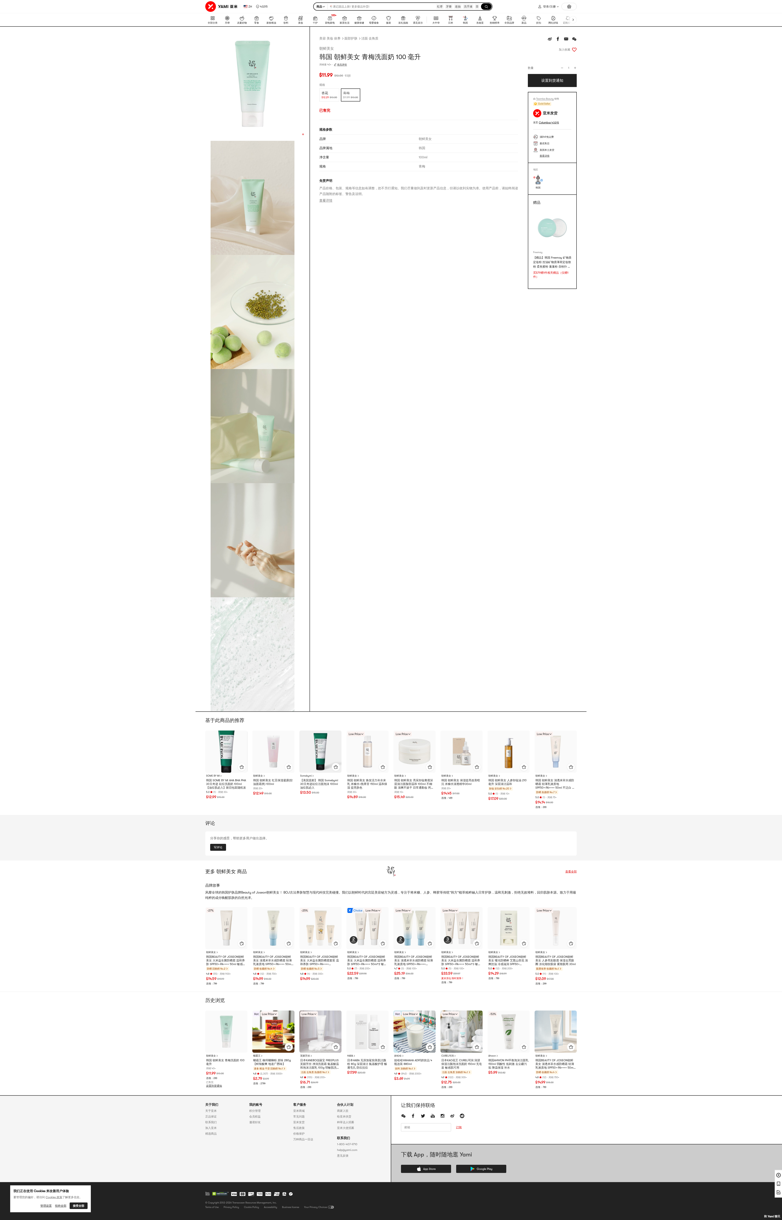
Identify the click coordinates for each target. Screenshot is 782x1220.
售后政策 (299, 1128)
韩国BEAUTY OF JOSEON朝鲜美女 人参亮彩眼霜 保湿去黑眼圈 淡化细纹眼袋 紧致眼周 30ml (555, 960)
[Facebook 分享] (558, 38)
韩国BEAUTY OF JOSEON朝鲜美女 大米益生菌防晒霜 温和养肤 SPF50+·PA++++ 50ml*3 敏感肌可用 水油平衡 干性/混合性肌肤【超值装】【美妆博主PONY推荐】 (461, 960)
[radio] (329, 94)
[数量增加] (575, 68)
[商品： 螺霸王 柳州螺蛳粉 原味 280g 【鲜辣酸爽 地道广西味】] (273, 1032)
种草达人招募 (345, 1122)
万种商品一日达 (303, 1139)
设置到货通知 (214, 1085)
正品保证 (211, 1116)
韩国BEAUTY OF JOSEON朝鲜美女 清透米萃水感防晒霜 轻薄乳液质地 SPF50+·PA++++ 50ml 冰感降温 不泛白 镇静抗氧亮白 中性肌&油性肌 (272, 960)
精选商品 (211, 1133)
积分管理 (255, 1110)
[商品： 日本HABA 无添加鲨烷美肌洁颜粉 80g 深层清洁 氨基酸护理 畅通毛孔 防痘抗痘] (367, 1032)
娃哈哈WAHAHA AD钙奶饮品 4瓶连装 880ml (413, 1062)
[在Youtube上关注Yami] (432, 1115)
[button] (262, 6)
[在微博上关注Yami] (452, 1115)
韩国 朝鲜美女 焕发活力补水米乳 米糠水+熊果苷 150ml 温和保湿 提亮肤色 (367, 784)
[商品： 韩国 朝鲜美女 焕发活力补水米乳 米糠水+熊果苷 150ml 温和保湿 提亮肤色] (367, 752)
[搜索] (486, 6)
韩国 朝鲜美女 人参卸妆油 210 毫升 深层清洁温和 (507, 782)
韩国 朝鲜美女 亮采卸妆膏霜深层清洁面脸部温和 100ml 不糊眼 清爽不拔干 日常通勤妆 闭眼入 (414, 784)
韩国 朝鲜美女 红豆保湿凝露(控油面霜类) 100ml (273, 782)
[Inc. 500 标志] (207, 1194)
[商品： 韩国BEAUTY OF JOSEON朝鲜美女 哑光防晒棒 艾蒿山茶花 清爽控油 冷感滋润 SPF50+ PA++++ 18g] (509, 928)
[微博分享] (549, 38)
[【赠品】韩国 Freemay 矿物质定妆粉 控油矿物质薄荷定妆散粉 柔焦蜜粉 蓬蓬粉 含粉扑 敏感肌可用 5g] (552, 228)
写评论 (218, 847)
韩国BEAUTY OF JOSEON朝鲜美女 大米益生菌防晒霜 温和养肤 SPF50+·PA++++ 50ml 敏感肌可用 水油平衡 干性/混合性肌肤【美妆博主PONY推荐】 (226, 960)
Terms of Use (212, 1207)
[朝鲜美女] (391, 871)
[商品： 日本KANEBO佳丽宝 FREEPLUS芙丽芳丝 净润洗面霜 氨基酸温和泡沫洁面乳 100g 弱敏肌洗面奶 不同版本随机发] (320, 1032)
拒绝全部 (60, 1205)
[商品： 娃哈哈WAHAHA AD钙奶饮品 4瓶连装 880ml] (414, 1032)
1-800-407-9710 (347, 1144)
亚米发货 (299, 1122)
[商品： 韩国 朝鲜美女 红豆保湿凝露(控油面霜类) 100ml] (273, 752)
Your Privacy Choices (315, 1207)
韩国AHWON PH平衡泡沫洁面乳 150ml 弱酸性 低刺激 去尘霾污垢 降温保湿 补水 (508, 1064)
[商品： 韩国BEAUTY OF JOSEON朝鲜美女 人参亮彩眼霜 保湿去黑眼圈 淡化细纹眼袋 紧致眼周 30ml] (556, 928)
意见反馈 (342, 1155)
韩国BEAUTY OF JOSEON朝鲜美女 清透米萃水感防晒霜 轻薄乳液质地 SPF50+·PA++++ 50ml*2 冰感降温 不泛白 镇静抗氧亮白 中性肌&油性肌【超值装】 (414, 960)
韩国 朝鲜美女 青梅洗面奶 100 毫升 (225, 1062)
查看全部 (571, 871)
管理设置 (46, 1205)
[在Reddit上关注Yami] (462, 1115)
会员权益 (255, 1116)
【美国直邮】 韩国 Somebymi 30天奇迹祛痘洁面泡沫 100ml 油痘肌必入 (319, 784)
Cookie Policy (251, 1207)
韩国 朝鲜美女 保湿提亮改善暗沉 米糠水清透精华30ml (460, 782)
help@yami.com (347, 1150)
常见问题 (299, 1116)
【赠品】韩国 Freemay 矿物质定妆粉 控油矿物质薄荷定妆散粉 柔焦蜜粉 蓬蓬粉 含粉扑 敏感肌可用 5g (552, 262)
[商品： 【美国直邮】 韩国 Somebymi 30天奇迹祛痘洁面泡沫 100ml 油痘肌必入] (320, 752)
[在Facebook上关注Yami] (413, 1115)
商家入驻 (342, 1110)
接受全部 (78, 1205)
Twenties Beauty (545, 98)
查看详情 (325, 200)
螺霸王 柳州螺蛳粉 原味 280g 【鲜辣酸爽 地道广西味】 (272, 1062)
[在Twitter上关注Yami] (423, 1115)
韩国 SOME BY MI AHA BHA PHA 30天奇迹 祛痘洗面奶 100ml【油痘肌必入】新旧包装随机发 (226, 784)
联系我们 (211, 1122)
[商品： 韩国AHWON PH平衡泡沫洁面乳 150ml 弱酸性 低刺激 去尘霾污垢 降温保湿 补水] (509, 1032)
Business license (290, 1207)
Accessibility (270, 1207)
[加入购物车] (242, 767)
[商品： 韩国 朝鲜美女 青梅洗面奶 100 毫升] (226, 1032)
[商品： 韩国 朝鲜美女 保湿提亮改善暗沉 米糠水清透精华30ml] (461, 752)
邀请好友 (255, 1122)
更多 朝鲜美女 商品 (226, 871)
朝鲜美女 (326, 48)
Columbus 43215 (549, 122)
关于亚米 (211, 1110)
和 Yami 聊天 (772, 1216)
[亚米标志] (221, 6)
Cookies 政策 (54, 1197)
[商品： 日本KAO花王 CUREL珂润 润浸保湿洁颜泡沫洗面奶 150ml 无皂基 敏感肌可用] (461, 1032)
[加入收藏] (574, 49)
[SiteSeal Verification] (220, 1194)
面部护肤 (350, 38)
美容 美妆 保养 (329, 38)
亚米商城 (299, 1110)
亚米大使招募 (345, 1128)
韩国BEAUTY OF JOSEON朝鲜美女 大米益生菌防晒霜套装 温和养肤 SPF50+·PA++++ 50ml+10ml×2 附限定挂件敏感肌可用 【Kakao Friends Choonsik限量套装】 (320, 960)
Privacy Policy (231, 1207)
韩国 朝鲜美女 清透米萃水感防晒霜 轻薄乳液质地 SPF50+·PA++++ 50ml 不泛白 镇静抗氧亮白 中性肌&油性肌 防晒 (555, 784)
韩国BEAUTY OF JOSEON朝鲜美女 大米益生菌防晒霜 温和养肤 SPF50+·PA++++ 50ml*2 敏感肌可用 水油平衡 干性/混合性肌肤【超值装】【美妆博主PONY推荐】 (367, 960)
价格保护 (299, 1133)
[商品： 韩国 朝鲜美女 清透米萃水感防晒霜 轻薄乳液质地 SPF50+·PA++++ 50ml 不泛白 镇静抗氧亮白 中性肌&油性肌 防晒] (556, 752)
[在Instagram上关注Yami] (442, 1115)
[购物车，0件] (569, 6)
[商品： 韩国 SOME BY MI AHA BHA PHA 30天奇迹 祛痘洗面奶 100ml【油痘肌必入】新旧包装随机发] (226, 752)
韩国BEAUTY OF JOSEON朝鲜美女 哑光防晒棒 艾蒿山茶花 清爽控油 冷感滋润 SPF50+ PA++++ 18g (508, 960)
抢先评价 (342, 64)
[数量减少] (562, 68)
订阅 (459, 1127)
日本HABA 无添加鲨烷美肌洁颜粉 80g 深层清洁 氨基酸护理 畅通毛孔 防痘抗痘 (367, 1064)
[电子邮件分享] (566, 38)
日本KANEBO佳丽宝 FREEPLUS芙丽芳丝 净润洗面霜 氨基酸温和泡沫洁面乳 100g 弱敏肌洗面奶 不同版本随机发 (319, 1064)
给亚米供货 (344, 1116)
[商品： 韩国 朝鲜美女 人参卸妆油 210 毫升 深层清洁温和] (509, 752)
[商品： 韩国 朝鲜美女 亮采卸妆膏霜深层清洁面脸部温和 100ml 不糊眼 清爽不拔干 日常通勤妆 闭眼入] (414, 752)
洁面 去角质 (369, 38)
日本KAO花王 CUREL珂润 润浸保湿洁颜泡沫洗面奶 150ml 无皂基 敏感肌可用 (461, 1064)
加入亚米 (211, 1128)
